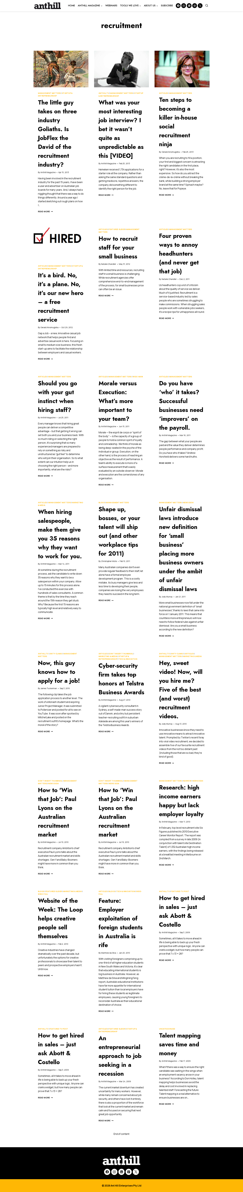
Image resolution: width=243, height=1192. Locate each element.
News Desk (188, 502)
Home (71, 5)
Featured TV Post (180, 891)
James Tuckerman (48, 688)
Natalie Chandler (108, 264)
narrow (187, 781)
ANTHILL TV (104, 93)
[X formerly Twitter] (200, 5)
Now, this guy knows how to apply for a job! (59, 672)
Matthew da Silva (108, 953)
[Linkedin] (189, 5)
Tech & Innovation (128, 659)
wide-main (138, 376)
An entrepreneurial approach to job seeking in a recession (120, 1056)
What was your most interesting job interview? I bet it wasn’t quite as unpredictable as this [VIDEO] (121, 129)
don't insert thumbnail (121, 653)
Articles (163, 93)
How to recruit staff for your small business (118, 247)
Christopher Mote (109, 561)
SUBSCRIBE (167, 5)
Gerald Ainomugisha (171, 152)
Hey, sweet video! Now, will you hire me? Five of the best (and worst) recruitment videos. (180, 689)
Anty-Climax (56, 653)
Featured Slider (117, 229)
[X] (136, 1172)
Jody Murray (167, 596)
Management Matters (49, 93)
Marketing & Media (108, 656)
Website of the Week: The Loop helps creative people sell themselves (60, 918)
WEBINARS (111, 5)
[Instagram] (183, 5)
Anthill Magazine (48, 172)
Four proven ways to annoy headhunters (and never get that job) (179, 254)
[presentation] (60, 69)
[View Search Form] (207, 5)
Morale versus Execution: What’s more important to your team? (118, 401)
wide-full (43, 894)
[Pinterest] (194, 5)
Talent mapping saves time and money (180, 1044)
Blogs (102, 502)
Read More (45, 211)
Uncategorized (167, 1029)
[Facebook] (178, 5)
